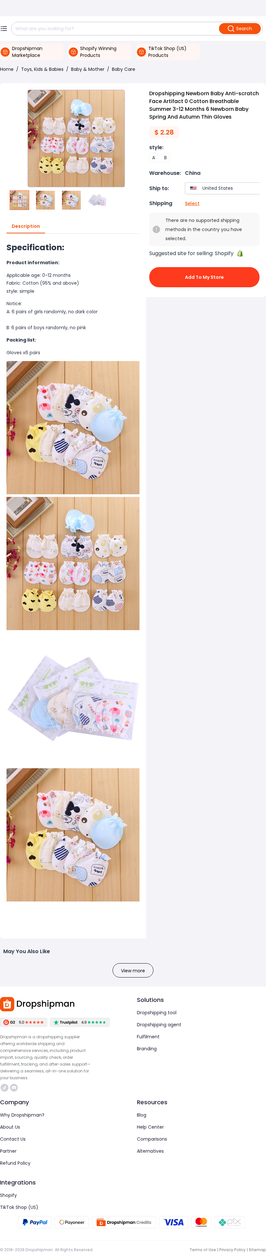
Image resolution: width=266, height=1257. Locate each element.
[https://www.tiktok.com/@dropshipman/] (4, 1088)
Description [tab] (26, 226)
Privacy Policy (232, 1249)
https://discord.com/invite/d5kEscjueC (14, 1088)
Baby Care (123, 69)
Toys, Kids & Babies (42, 69)
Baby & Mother (87, 69)
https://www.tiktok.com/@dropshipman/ (5, 1088)
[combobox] (224, 188)
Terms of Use (202, 1249)
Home (7, 69)
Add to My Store (204, 277)
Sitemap (257, 1249)
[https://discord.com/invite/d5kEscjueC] (14, 1088)
